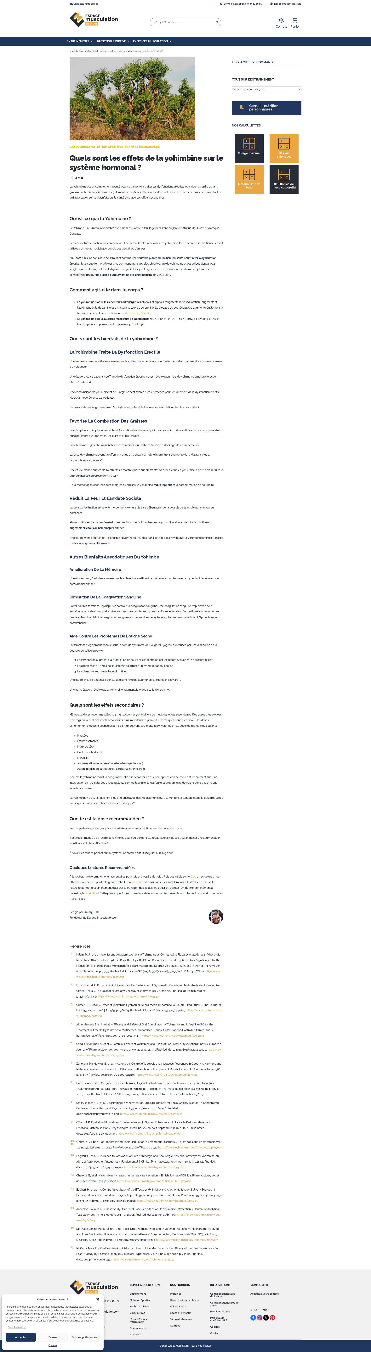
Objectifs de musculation (184, 1300)
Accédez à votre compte (264, 1293)
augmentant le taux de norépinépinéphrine (96, 528)
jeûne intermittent (159, 454)
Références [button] (80, 946)
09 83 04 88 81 (254, 4)
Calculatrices (137, 1312)
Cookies (53, 1345)
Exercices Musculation (150, 41)
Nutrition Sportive (111, 41)
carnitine (137, 882)
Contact (215, 1333)
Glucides (175, 1325)
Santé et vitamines (180, 1319)
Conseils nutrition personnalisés (263, 107)
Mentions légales (220, 1311)
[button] (98, 1299)
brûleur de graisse (97, 274)
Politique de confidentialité (218, 1319)
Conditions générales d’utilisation (222, 1295)
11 (72, 1143)
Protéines (175, 1293)
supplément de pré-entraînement (131, 274)
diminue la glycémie (137, 313)
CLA (193, 876)
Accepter (20, 1337)
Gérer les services (17, 1327)
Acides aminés (178, 1306)
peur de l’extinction (85, 507)
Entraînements (78, 41)
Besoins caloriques (284, 154)
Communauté (138, 1328)
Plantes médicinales (142, 147)
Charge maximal (249, 153)
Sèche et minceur (140, 1306)
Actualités (136, 1334)
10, (72, 1140)
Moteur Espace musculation (138, 1320)
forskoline (91, 893)
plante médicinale (160, 258)
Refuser (53, 1337)
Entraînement (138, 1293)
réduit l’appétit (163, 484)
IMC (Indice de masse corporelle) (284, 185)
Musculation (75, 51)
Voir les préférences (84, 1337)
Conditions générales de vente (224, 1304)
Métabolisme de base (249, 185)
